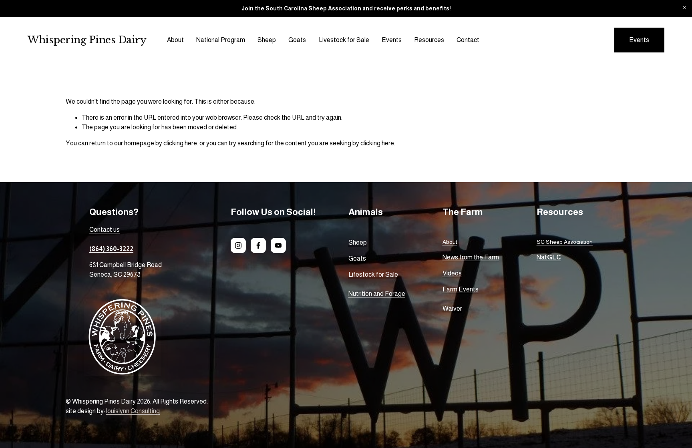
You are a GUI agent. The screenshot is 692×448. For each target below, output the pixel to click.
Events (392, 39)
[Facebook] (258, 245)
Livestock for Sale (344, 39)
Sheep (266, 39)
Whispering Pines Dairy (87, 40)
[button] (684, 8)
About (175, 39)
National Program (220, 39)
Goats (297, 39)
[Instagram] (238, 245)
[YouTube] (278, 245)
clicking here (180, 143)
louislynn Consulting (133, 411)
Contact (468, 39)
